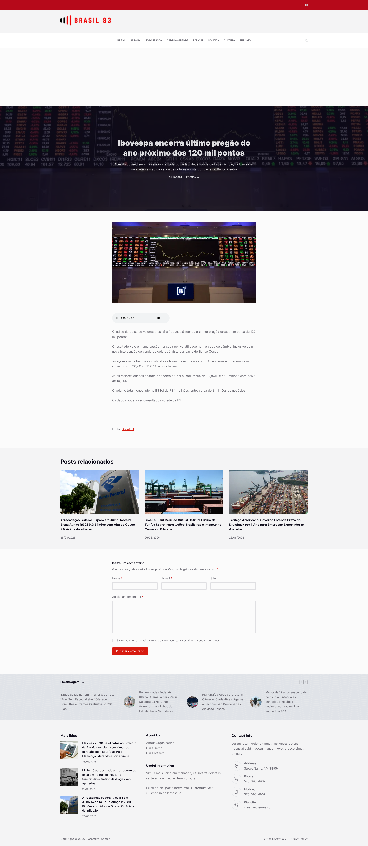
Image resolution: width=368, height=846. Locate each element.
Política (213, 40)
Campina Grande (177, 40)
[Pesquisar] (306, 40)
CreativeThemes (99, 839)
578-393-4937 (254, 781)
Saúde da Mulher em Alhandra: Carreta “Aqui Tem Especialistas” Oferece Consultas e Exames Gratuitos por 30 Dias (87, 702)
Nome (117, 578)
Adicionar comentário (127, 596)
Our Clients (154, 748)
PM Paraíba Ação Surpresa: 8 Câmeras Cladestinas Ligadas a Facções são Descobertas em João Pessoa (222, 702)
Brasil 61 (128, 429)
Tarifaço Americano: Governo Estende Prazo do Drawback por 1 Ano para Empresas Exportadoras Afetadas (266, 524)
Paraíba (136, 40)
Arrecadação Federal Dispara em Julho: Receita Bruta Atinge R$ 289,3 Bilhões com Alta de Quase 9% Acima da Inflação (97, 524)
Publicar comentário (130, 651)
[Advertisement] (184, 77)
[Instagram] (306, 5)
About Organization (160, 743)
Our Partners (155, 753)
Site (213, 578)
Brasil (121, 40)
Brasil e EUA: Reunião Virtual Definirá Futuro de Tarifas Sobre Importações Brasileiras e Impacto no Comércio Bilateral (183, 524)
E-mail (166, 578)
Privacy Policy (298, 838)
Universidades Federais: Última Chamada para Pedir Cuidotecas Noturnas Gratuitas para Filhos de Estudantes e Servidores (158, 701)
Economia (192, 177)
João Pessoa (153, 40)
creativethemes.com (258, 807)
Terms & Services (274, 838)
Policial (198, 40)
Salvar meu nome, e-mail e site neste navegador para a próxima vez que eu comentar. (168, 640)
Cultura (229, 40)
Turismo (245, 40)
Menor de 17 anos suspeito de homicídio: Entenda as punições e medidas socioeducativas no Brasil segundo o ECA (286, 701)
